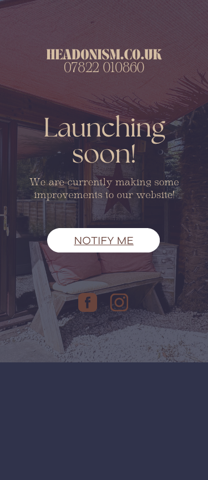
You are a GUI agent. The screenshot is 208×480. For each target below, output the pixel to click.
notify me (104, 240)
